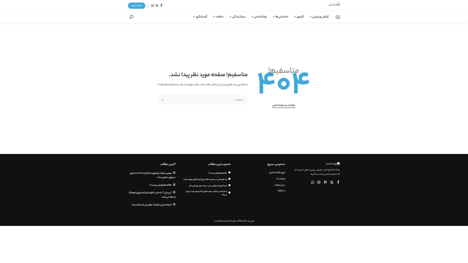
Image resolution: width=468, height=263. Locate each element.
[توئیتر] (156, 5)
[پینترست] (325, 182)
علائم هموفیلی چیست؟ (217, 173)
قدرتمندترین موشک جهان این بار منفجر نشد (151, 205)
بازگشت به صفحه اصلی (283, 106)
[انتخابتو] (328, 5)
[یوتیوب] (152, 5)
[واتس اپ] (312, 182)
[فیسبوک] (161, 5)
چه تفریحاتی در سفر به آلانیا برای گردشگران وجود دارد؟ (205, 179)
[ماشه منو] (335, 17)
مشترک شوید (136, 5)
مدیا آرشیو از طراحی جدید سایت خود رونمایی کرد (208, 186)
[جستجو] (131, 17)
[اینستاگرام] (319, 182)
